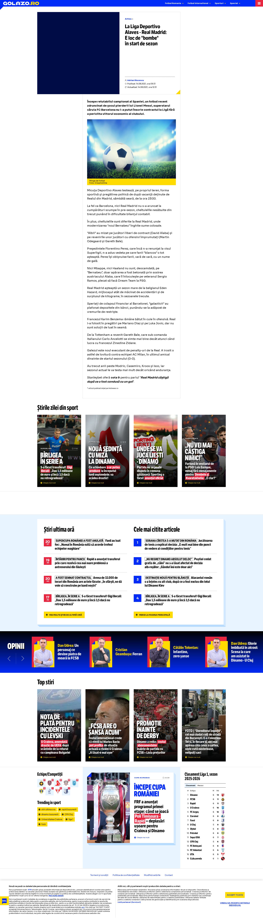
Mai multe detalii (56, 896)
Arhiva (128, 19)
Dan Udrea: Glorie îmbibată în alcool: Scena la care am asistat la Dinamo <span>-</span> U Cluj (234, 652)
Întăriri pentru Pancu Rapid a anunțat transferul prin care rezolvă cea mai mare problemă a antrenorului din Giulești (85, 563)
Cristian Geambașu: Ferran (118, 652)
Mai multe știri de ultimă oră (65, 615)
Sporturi (219, 3)
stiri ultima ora (48, 809)
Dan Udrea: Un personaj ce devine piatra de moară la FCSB (61, 652)
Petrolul (194, 833)
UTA (192, 854)
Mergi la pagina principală (154, 615)
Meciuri (200, 785)
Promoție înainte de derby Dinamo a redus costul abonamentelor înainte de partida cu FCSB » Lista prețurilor (156, 725)
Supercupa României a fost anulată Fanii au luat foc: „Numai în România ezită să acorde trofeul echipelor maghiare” (85, 544)
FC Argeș (194, 811)
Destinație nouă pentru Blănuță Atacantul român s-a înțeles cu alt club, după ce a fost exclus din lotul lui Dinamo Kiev (175, 581)
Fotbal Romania (173, 3)
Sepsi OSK (195, 837)
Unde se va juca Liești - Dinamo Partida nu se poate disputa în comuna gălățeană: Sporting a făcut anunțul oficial (156, 451)
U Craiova (194, 807)
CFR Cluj (69, 814)
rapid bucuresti (69, 809)
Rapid (193, 803)
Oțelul (193, 828)
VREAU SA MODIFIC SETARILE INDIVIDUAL (235, 904)
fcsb (43, 824)
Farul (192, 820)
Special (234, 3)
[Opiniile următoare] (22, 658)
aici (83, 907)
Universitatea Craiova (51, 819)
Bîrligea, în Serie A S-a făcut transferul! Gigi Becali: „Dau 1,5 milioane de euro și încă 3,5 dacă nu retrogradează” (59, 451)
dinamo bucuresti (49, 814)
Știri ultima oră (59, 529)
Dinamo (194, 794)
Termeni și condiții (99, 875)
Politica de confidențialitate (126, 875)
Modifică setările (152, 875)
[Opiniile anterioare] (9, 658)
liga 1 (70, 819)
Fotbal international (198, 3)
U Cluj (193, 824)
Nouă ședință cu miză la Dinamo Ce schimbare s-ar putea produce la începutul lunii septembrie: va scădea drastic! (107, 451)
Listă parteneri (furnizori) (129, 902)
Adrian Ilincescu (135, 80)
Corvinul (194, 816)
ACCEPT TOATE (235, 895)
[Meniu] (259, 3)
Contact (169, 875)
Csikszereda (196, 858)
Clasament (190, 785)
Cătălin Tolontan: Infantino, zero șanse (176, 652)
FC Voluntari (196, 850)
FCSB (192, 799)
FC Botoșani (196, 845)
